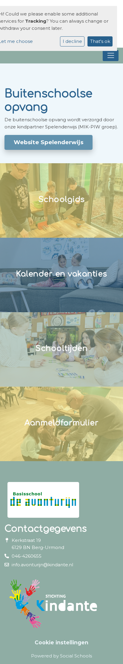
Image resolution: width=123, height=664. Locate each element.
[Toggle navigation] (111, 55)
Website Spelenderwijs (48, 142)
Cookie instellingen (61, 642)
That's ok (100, 41)
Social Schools (76, 656)
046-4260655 (26, 556)
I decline (72, 41)
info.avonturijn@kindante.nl (42, 564)
